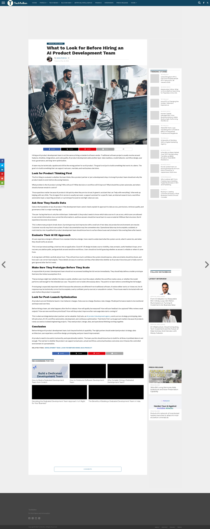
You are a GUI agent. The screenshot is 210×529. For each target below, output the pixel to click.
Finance (98, 3)
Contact (165, 527)
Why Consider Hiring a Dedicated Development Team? (121, 381)
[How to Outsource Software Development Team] (88, 375)
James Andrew (62, 58)
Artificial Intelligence (83, 3)
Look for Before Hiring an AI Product (76, 348)
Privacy (172, 527)
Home (34, 3)
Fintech (43, 3)
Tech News (53, 3)
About (157, 527)
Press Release (122, 3)
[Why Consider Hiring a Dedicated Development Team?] (126, 375)
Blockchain (66, 3)
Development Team (52, 348)
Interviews (109, 3)
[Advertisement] (105, 22)
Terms (179, 527)
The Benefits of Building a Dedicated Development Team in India (115, 401)
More (133, 3)
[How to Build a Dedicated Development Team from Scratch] (50, 375)
